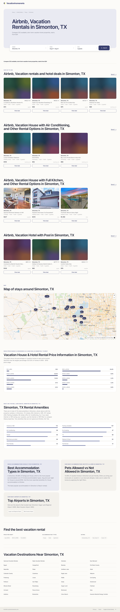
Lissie (34, 577)
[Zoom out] (114, 297)
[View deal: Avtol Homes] (45, 143)
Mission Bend (7, 586)
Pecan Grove (35, 590)
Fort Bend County (94, 565)
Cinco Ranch (64, 594)
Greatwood (93, 581)
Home (13, 12)
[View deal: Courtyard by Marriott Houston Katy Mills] (17, 249)
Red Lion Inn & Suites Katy (68, 102)
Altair (91, 569)
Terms (99, 609)
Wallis (62, 577)
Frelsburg (6, 577)
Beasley (63, 565)
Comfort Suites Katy (66, 264)
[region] (60, 316)
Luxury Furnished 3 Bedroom (11, 157)
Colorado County (8, 573)
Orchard (6, 590)
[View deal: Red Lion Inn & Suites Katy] (74, 88)
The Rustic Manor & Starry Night (69, 212)
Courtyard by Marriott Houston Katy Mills (14, 264)
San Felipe (35, 581)
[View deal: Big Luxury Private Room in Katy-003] (74, 143)
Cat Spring (93, 577)
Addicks (6, 594)
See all (113, 74)
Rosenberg (35, 586)
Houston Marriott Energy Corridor (99, 594)
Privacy (94, 609)
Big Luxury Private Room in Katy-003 (71, 157)
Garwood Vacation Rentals (11, 561)
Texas (26, 12)
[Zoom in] (114, 295)
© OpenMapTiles (97, 337)
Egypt (5, 565)
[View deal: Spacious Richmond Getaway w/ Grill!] (17, 198)
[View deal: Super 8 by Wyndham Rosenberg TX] (45, 88)
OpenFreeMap (90, 337)
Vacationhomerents (15, 3)
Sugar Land (64, 586)
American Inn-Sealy (94, 102)
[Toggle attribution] (114, 338)
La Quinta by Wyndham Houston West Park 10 (16, 102)
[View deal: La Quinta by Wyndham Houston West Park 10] (17, 88)
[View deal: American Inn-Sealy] (102, 88)
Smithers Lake (65, 569)
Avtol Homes (35, 157)
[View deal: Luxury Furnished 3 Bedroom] (17, 143)
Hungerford (35, 565)
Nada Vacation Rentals (38, 561)
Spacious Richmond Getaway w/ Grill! (14, 212)
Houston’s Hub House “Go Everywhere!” (42, 212)
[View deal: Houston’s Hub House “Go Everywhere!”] (45, 198)
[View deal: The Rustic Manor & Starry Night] (74, 198)
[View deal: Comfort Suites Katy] (74, 249)
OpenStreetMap (109, 337)
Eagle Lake (64, 573)
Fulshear (92, 586)
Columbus (35, 573)
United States (20, 12)
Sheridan (63, 561)
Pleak (33, 569)
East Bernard (93, 561)
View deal (17, 110)
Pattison (6, 581)
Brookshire (35, 594)
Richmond (64, 590)
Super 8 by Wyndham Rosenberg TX (42, 102)
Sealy (62, 581)
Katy (91, 590)
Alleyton (92, 573)
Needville (6, 569)
